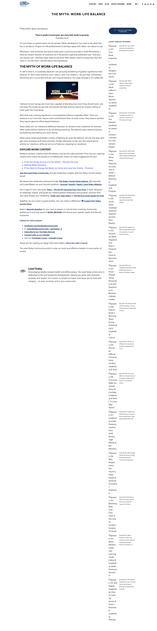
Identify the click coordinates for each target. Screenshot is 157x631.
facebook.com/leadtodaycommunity (41, 226)
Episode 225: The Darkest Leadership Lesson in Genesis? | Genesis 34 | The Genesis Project (127, 116)
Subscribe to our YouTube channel (39, 232)
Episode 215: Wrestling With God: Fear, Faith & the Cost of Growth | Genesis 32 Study (126, 500)
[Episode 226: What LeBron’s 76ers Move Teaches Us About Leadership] (113, 95)
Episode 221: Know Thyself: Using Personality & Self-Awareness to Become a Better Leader (127, 269)
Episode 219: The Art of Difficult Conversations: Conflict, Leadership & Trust (126, 345)
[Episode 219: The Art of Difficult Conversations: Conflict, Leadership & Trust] (113, 355)
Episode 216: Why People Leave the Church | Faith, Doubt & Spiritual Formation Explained (127, 456)
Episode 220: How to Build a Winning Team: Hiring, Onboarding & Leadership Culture (127, 307)
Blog (107, 4)
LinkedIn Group (55, 238)
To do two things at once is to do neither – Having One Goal (51, 162)
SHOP (100, 4)
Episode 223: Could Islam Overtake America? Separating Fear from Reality (127, 198)
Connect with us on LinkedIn (37, 235)
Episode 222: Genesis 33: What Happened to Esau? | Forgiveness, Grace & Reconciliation (127, 230)
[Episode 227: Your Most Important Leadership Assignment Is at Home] (113, 61)
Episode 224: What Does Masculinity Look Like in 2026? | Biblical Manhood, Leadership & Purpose (127, 154)
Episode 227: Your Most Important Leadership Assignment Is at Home (126, 48)
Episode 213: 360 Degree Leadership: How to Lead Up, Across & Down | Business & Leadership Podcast (127, 584)
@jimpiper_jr (56, 229)
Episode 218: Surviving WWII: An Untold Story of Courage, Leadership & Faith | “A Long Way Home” (127, 378)
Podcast (92, 4)
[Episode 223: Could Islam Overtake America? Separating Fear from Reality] (113, 209)
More (129, 4)
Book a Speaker (118, 4)
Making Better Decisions (35, 165)
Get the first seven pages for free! (89, 196)
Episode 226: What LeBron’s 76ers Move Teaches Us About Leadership (126, 84)
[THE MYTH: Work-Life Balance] (62, 28)
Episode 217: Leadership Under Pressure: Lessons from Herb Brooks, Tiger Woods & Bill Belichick (127, 415)
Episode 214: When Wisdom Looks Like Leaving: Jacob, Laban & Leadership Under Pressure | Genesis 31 (127, 540)
